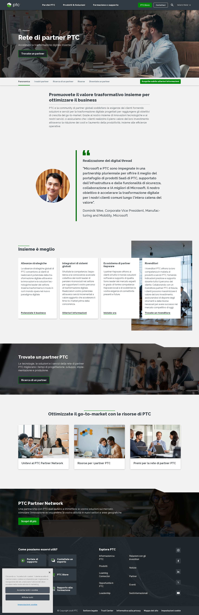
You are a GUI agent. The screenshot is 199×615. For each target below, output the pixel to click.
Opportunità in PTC (106, 585)
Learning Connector (104, 575)
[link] (160, 81)
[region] (27, 590)
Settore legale (90, 611)
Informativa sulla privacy (129, 611)
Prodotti (103, 566)
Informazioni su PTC (107, 558)
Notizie (132, 567)
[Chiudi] (50, 572)
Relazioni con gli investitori (137, 558)
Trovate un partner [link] (32, 53)
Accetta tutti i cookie (27, 590)
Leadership (104, 593)
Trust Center (107, 611)
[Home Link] (19, 31)
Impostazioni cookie (171, 611)
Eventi (132, 584)
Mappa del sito (151, 611)
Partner (133, 576)
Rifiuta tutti (27, 597)
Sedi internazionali (138, 593)
